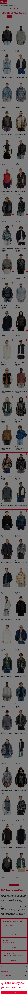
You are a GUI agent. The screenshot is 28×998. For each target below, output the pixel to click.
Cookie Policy (4, 988)
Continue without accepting (14, 996)
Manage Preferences (5, 987)
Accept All (14, 992)
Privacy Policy (18, 987)
